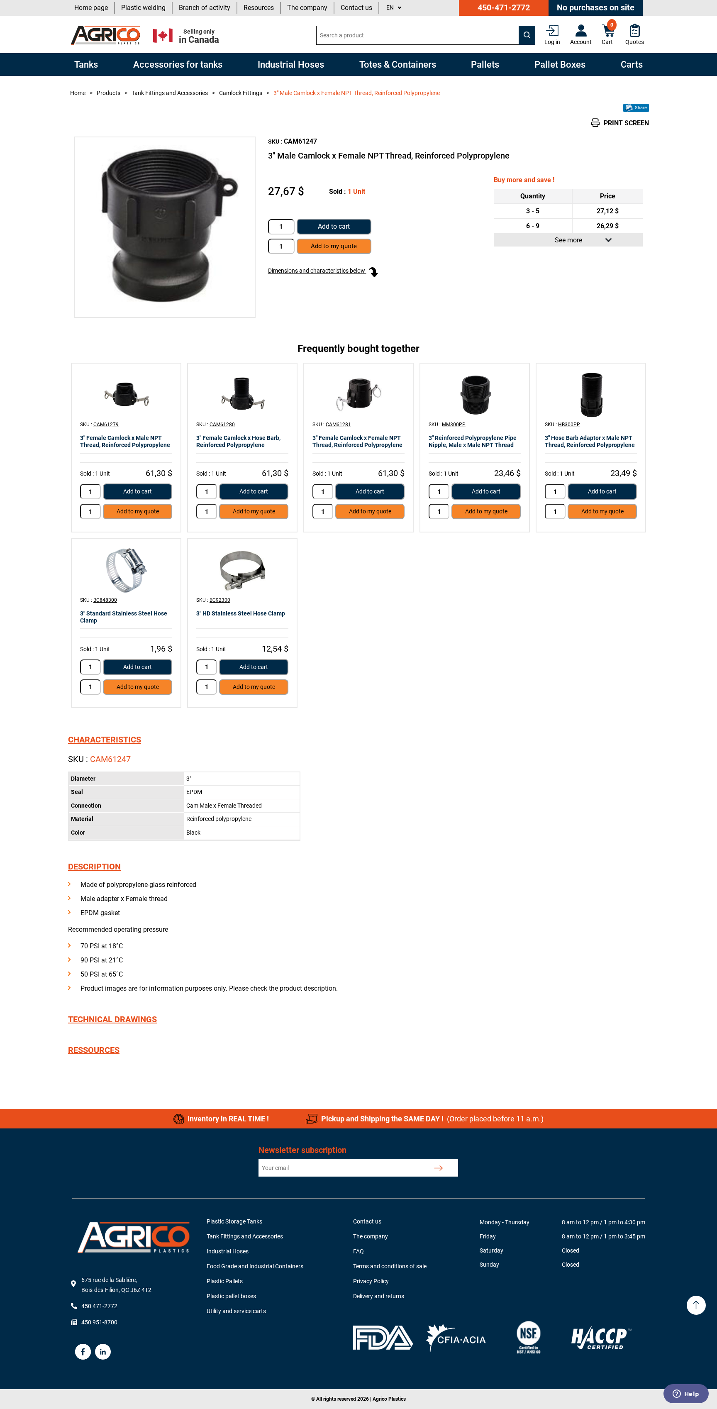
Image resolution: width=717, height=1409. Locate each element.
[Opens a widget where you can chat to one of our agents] (686, 1394)
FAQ (358, 1251)
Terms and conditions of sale (390, 1266)
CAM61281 (338, 424)
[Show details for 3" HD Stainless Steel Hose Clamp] (242, 570)
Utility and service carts (236, 1311)
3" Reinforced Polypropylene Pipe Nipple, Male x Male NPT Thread (473, 441)
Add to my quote (138, 511)
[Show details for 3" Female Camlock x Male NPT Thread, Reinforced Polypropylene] (126, 395)
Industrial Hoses (228, 1251)
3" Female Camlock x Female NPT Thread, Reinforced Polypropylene (357, 441)
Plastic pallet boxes (231, 1296)
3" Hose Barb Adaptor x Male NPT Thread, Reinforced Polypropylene (590, 441)
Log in (552, 42)
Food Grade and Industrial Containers (255, 1266)
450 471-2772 (99, 1306)
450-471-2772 (504, 7)
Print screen (626, 123)
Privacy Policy (371, 1281)
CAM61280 (222, 424)
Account (581, 42)
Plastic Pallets (225, 1281)
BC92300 (220, 600)
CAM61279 (106, 424)
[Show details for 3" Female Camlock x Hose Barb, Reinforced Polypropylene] (242, 395)
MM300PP (454, 424)
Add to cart (334, 226)
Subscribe (438, 1168)
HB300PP (569, 424)
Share (640, 107)
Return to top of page (696, 1305)
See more (568, 240)
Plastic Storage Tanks (234, 1221)
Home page (91, 8)
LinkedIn (103, 1352)
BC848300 (105, 600)
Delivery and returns (378, 1296)
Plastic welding (143, 8)
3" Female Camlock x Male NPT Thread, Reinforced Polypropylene (125, 441)
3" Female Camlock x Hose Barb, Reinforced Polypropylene (238, 441)
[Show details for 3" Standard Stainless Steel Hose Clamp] (126, 570)
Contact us (356, 8)
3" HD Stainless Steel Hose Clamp (240, 613)
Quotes (634, 42)
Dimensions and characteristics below (317, 270)
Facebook (83, 1352)
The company (307, 8)
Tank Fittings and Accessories (245, 1236)
